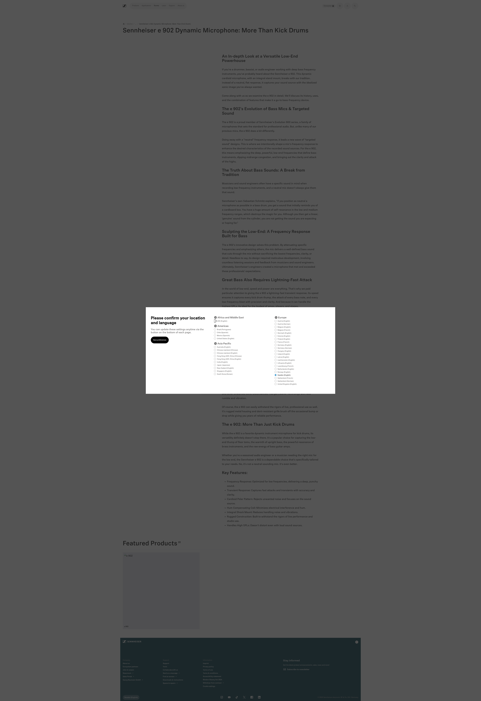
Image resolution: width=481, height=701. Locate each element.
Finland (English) (284, 339)
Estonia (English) (284, 336)
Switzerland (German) (286, 381)
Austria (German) (284, 324)
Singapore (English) (224, 371)
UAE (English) (222, 321)
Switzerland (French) (285, 378)
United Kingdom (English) (287, 384)
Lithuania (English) (284, 363)
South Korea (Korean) (225, 374)
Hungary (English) (284, 351)
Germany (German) (285, 348)
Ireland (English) (284, 354)
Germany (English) (284, 345)
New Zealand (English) (225, 368)
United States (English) (225, 338)
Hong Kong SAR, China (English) (229, 359)
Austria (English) (284, 321)
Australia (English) (224, 347)
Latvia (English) (283, 357)
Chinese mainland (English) (227, 353)
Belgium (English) (284, 327)
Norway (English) (284, 372)
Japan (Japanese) (223, 365)
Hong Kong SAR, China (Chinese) (229, 356)
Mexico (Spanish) (223, 335)
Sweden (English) (284, 375)
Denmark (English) (284, 333)
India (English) (222, 362)
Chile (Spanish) (222, 332)
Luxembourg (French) (285, 366)
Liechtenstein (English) (286, 360)
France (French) (283, 342)
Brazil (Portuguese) (224, 329)
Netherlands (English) (286, 369)
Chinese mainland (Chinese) (227, 350)
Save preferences (159, 340)
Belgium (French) (284, 330)
